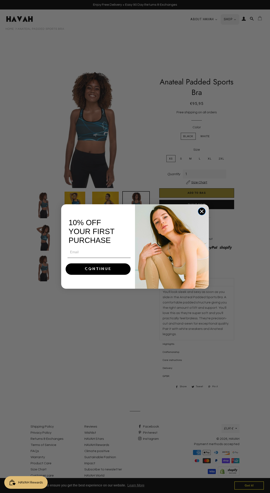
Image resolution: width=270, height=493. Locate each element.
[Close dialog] (201, 211)
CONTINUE (98, 269)
